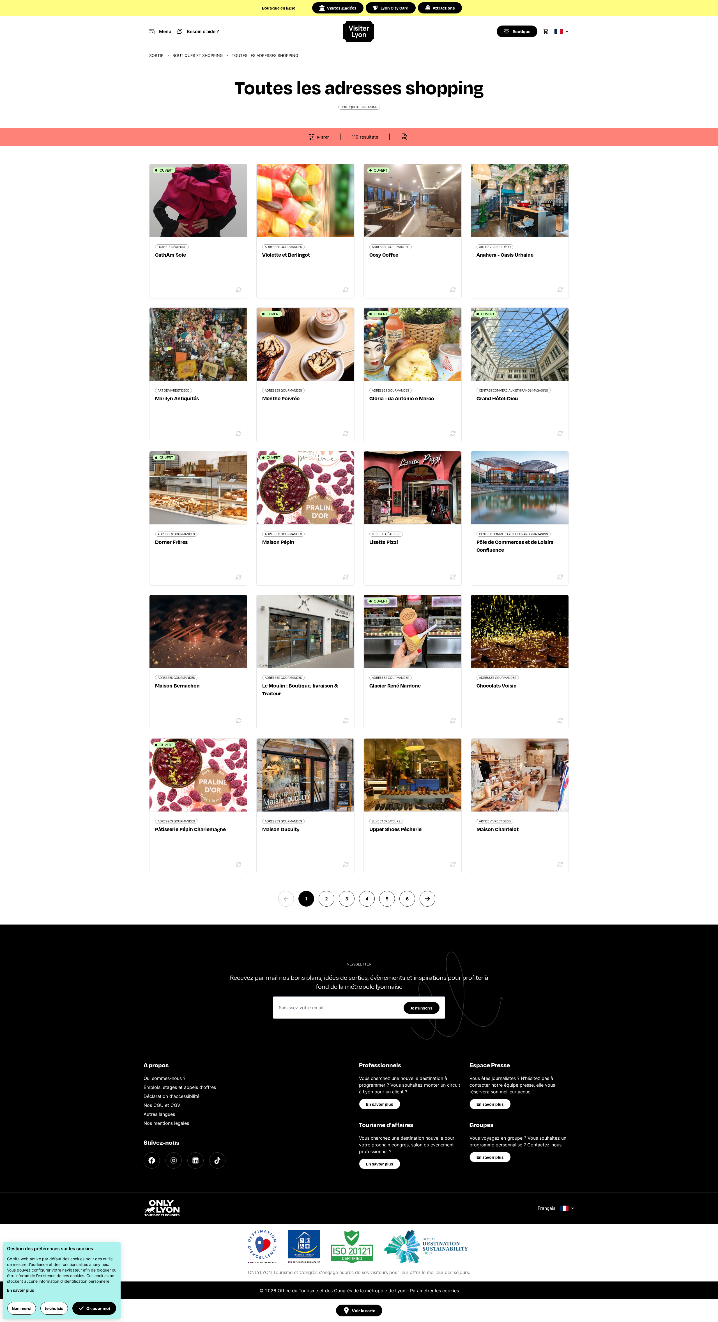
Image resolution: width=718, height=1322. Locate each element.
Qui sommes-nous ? (164, 1078)
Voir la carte (363, 1310)
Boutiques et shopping (197, 55)
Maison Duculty (281, 829)
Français (546, 1208)
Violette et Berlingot (286, 254)
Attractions (444, 8)
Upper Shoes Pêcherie (395, 829)
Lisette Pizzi (383, 541)
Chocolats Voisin (497, 685)
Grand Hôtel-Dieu (497, 398)
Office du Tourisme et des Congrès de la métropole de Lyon (341, 1290)
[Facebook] (152, 1160)
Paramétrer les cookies (434, 1290)
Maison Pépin (278, 541)
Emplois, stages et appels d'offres (180, 1087)
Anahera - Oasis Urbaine (505, 254)
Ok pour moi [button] (98, 1308)
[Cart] (546, 31)
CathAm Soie (170, 254)
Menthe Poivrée (281, 398)
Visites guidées (341, 8)
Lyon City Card (395, 8)
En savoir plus (379, 1104)
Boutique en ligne (278, 8)
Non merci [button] (21, 1308)
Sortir (156, 55)
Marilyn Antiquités (177, 398)
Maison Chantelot (498, 829)
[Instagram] (173, 1160)
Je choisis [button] (54, 1308)
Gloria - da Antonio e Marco (401, 398)
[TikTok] (217, 1160)
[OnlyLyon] (162, 1208)
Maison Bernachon (177, 685)
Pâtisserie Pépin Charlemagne (190, 829)
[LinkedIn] (195, 1160)
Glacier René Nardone (395, 685)
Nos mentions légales (166, 1123)
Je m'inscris (421, 1008)
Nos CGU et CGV (162, 1105)
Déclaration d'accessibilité (171, 1096)
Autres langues (159, 1114)
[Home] (359, 31)
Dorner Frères (171, 541)
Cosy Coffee (383, 254)
